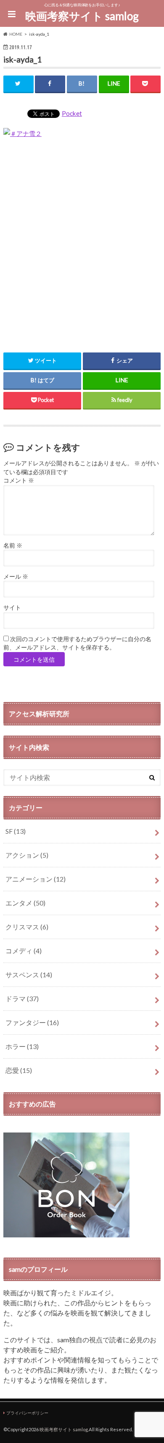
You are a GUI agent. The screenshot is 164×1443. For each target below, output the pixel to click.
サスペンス (28, 975)
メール (15, 576)
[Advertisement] (82, 241)
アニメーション (35, 879)
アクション (26, 855)
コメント (18, 480)
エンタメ (25, 903)
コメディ (23, 951)
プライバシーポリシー (27, 1412)
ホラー (22, 1046)
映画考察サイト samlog (82, 16)
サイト (12, 607)
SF (15, 831)
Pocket (72, 113)
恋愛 (18, 1070)
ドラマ (22, 998)
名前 (12, 545)
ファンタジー (32, 1022)
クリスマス (26, 927)
